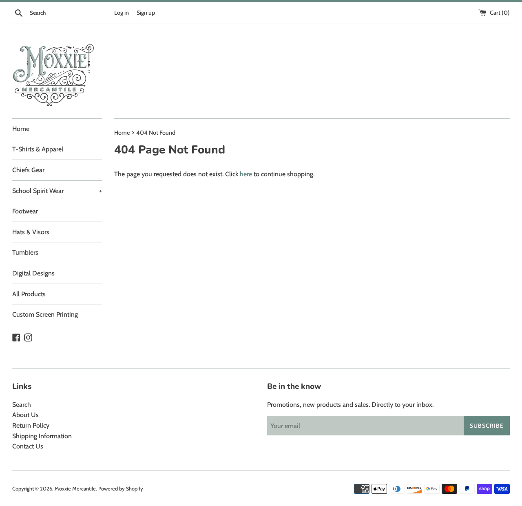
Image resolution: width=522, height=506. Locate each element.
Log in (121, 12)
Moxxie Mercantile (75, 489)
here (246, 174)
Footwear (25, 211)
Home (20, 129)
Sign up (146, 12)
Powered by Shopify (120, 489)
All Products (29, 294)
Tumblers (25, 252)
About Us (25, 415)
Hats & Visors (30, 232)
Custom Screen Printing (45, 314)
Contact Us (27, 446)
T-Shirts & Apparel (37, 149)
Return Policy (30, 425)
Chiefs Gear (28, 170)
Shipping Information (42, 436)
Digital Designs (33, 273)
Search (21, 404)
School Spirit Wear (57, 191)
